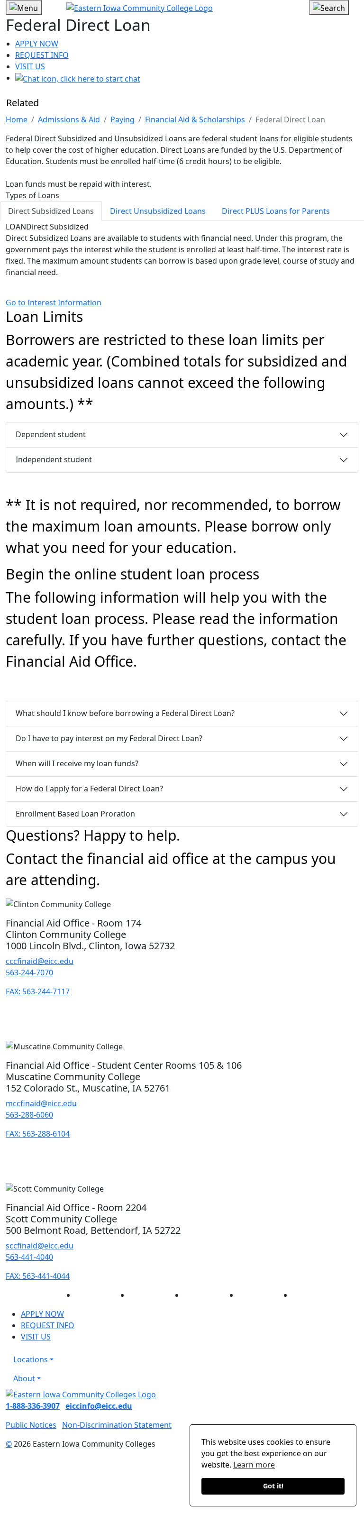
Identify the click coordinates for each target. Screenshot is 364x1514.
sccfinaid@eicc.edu (39, 1245)
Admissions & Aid (69, 119)
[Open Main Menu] (24, 7)
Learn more (254, 1464)
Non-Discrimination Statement (117, 1425)
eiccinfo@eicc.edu (98, 1406)
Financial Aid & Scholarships (195, 119)
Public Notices (31, 1425)
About (24, 1378)
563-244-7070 (29, 972)
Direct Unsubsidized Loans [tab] (158, 211)
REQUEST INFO (42, 55)
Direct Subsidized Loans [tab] (51, 211)
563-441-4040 (29, 1257)
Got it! (273, 1485)
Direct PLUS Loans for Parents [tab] (276, 211)
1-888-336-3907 (33, 1406)
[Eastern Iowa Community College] (182, 7)
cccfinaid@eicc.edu (39, 961)
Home (16, 119)
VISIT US (30, 66)
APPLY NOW (36, 43)
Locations (30, 1359)
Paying (122, 119)
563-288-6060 (29, 1115)
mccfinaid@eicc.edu (41, 1103)
